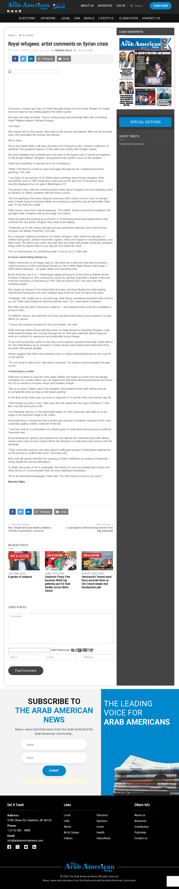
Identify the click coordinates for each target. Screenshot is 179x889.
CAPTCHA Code (60, 650)
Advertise (105, 5)
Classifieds (128, 18)
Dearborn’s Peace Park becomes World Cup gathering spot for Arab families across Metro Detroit (57, 583)
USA (77, 18)
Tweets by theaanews (131, 144)
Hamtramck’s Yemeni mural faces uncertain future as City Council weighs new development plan (96, 582)
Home (11, 35)
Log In (120, 5)
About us (87, 5)
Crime (100, 826)
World (89, 18)
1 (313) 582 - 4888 (18, 830)
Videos (68, 838)
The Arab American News (83, 876)
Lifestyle (105, 18)
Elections (27, 18)
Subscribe (161, 5)
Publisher (140, 832)
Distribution (141, 826)
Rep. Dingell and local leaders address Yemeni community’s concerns (29, 529)
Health (100, 832)
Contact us (151, 18)
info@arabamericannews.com (25, 840)
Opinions (48, 18)
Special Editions (145, 122)
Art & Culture (26, 35)
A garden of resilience (20, 576)
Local (66, 18)
